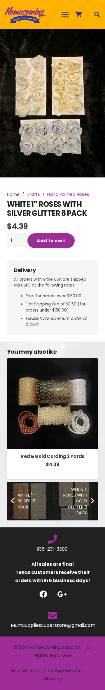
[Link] (25, 14)
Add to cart (51, 240)
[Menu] (65, 14)
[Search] (97, 14)
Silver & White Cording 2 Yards (53, 456)
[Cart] (78, 14)
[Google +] (61, 594)
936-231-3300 (52, 549)
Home (13, 194)
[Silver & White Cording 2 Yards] (52, 362)
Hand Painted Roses (68, 194)
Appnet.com (69, 670)
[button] (95, 38)
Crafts (33, 194)
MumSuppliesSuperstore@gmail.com (52, 625)
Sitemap (53, 678)
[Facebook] (43, 594)
